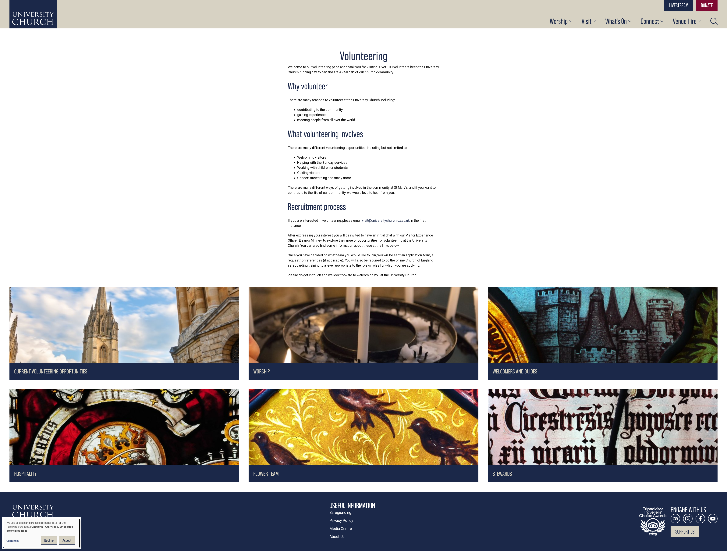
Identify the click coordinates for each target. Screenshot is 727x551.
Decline (49, 540)
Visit (586, 21)
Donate (707, 5)
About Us (337, 536)
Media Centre (340, 528)
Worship (559, 21)
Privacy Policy (341, 520)
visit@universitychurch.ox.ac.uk (386, 220)
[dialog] (42, 533)
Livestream (678, 5)
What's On (616, 21)
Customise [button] (12, 540)
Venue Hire (685, 21)
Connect (650, 21)
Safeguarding (340, 512)
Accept (66, 540)
